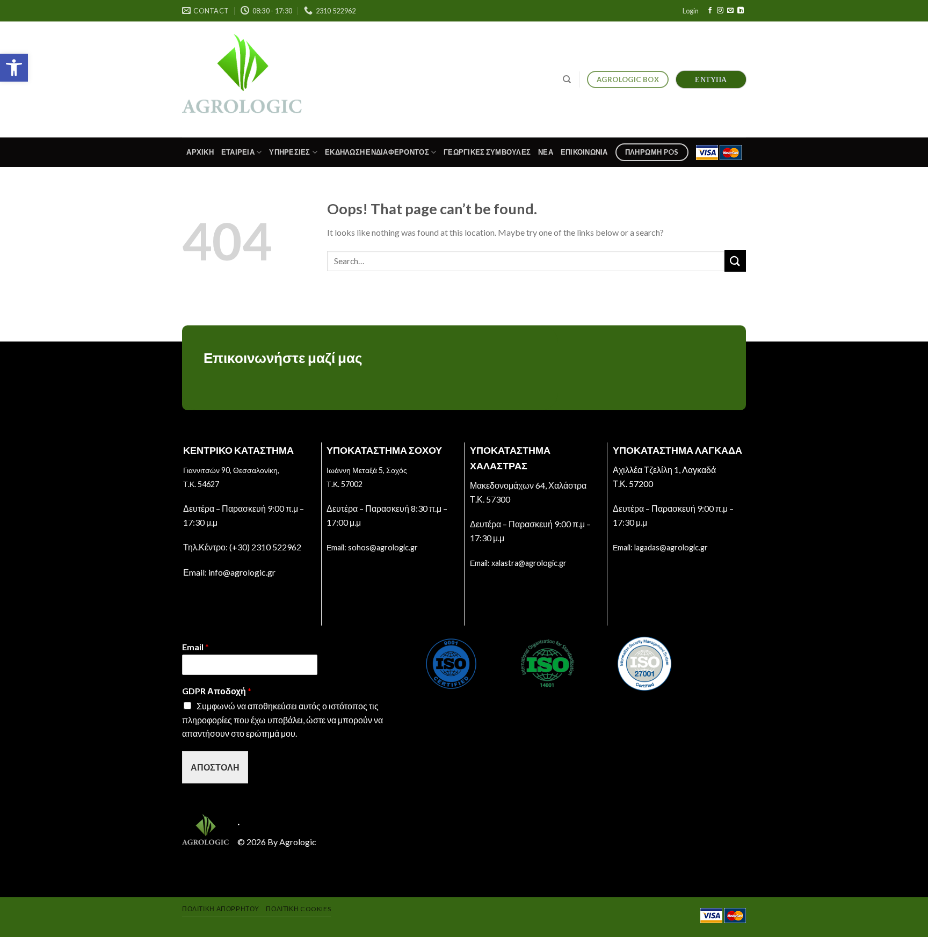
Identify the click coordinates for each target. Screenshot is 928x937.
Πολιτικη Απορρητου (220, 909)
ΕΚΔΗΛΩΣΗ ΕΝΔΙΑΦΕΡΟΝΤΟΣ (377, 152)
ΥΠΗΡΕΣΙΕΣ (289, 152)
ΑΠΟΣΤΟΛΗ (215, 767)
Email (195, 647)
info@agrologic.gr (242, 572)
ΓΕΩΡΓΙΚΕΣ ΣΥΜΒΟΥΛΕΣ (487, 152)
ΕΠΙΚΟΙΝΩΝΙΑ (584, 152)
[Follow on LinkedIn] (740, 10)
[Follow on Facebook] (710, 10)
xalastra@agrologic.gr (529, 563)
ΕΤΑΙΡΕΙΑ (238, 152)
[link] (242, 79)
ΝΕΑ (545, 152)
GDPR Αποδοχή (216, 691)
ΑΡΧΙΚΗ (200, 152)
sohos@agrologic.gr (383, 547)
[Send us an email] (730, 10)
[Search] (567, 79)
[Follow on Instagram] (720, 10)
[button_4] (735, 260)
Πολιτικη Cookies (298, 909)
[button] (14, 68)
